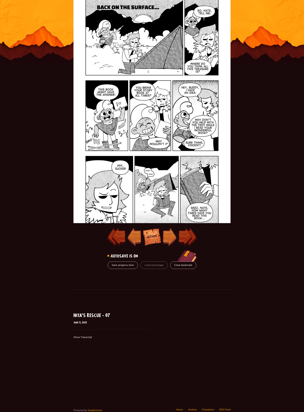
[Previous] (134, 237)
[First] (116, 237)
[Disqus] (193, 353)
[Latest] (187, 237)
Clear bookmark (183, 265)
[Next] (170, 237)
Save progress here (123, 265)
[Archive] (152, 237)
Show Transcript (82, 337)
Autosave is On (123, 256)
